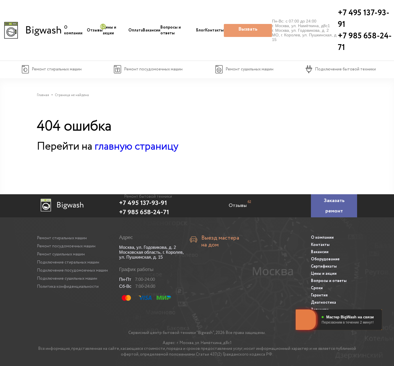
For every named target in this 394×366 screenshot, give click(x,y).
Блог (200, 30)
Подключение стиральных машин (68, 262)
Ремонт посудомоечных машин (66, 246)
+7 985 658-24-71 (144, 212)
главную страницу (136, 146)
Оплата (135, 30)
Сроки (317, 288)
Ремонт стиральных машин (62, 238)
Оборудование (325, 259)
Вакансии (151, 30)
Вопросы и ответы (170, 30)
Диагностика (323, 302)
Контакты (214, 30)
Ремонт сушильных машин (61, 254)
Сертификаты (324, 266)
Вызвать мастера (248, 31)
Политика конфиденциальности (68, 287)
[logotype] (32, 30)
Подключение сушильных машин (67, 278)
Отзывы (95, 30)
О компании (73, 30)
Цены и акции (109, 30)
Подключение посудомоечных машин (72, 270)
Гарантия (319, 295)
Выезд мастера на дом (220, 242)
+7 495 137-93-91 (143, 203)
